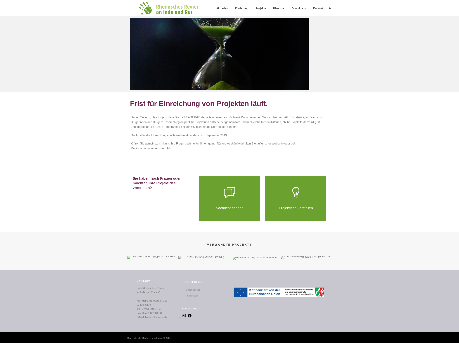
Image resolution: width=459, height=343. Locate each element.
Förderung (241, 8)
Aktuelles (222, 8)
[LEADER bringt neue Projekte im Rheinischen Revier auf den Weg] (204, 268)
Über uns (279, 8)
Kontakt (318, 8)
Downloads (299, 8)
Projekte (260, 8)
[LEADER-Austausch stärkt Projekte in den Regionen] (306, 268)
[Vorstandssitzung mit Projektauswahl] (255, 269)
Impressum (192, 295)
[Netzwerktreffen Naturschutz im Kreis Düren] (152, 268)
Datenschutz (193, 289)
